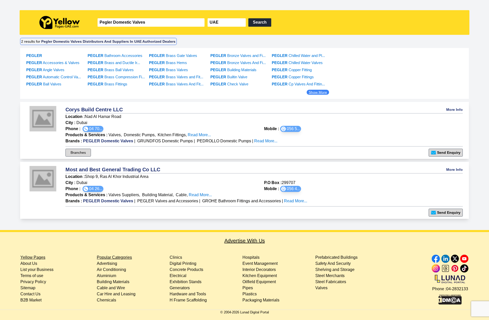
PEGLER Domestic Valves (108, 141)
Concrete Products (186, 269)
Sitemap (27, 288)
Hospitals (251, 257)
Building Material (157, 195)
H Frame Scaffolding (188, 300)
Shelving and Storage (335, 269)
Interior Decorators (259, 269)
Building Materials (113, 282)
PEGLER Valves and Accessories (167, 201)
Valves (114, 135)
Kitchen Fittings (172, 135)
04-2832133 (457, 289)
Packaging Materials (260, 300)
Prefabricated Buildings (336, 257)
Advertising (107, 263)
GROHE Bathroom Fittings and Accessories (241, 201)
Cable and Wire (111, 288)
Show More (318, 92)
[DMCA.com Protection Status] (450, 298)
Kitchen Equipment (259, 275)
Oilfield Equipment (259, 282)
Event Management (260, 263)
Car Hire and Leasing (116, 294)
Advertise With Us (244, 240)
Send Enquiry (448, 152)
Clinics (176, 257)
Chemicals (106, 300)
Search (260, 22)
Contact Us (30, 294)
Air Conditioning (111, 269)
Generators (180, 288)
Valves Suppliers (123, 195)
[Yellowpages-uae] (59, 22)
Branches (78, 152)
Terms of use (31, 275)
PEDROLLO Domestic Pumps (224, 141)
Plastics (249, 294)
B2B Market (31, 300)
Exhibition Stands (185, 282)
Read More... (199, 135)
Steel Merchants (330, 275)
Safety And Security (333, 263)
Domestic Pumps (139, 135)
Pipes (247, 288)
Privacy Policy (33, 282)
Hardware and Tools (188, 294)
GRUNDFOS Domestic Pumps (165, 141)
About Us (28, 263)
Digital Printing (183, 263)
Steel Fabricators (330, 282)
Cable (181, 195)
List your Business (36, 269)
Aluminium (106, 275)
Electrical (178, 275)
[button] (93, 129)
